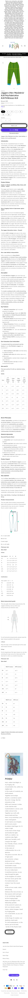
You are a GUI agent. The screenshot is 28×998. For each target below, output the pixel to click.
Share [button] (3, 737)
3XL (9, 114)
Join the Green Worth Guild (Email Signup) (13, 946)
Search (4, 949)
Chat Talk (5, 969)
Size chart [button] (4, 549)
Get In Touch (6, 952)
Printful (10, 932)
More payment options (14, 133)
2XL (3, 114)
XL (20, 111)
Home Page (5, 955)
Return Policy (6, 958)
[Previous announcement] (2, 19)
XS (3, 111)
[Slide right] (16, 88)
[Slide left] (11, 88)
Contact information (15, 995)
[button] (2, 45)
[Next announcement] (25, 19)
